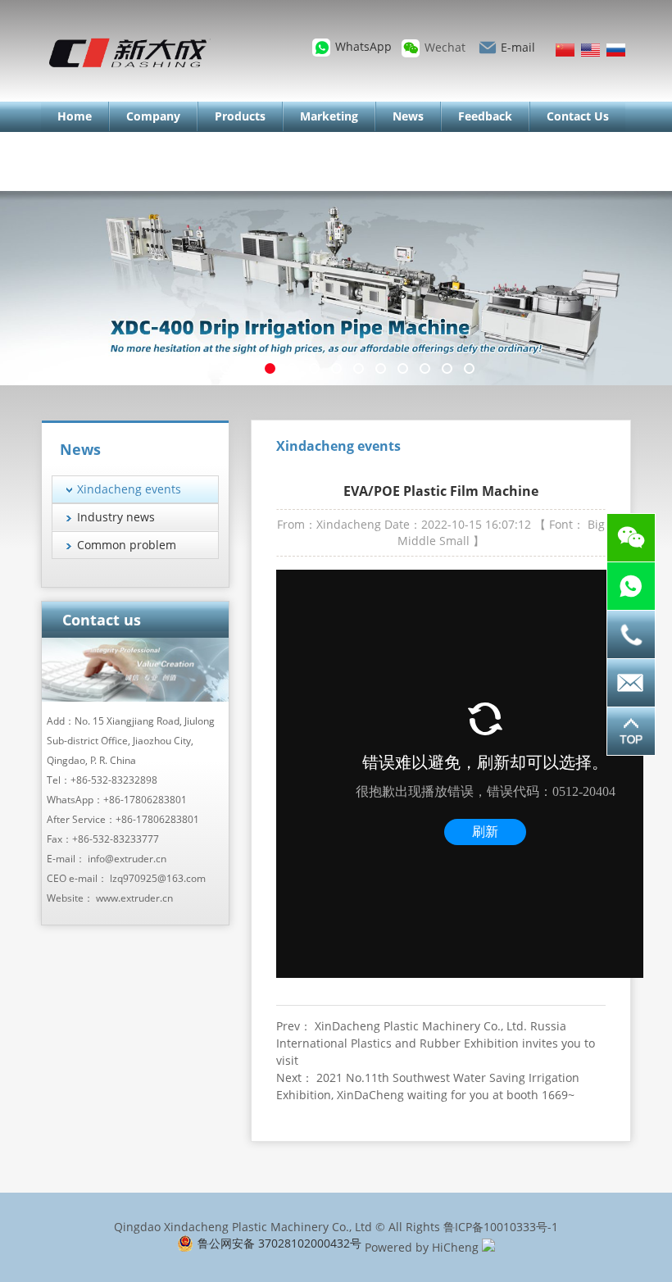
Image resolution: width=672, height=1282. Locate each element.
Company (153, 116)
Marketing (329, 116)
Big (596, 524)
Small (454, 540)
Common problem (126, 544)
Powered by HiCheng (422, 1247)
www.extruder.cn (134, 898)
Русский (615, 50)
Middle (416, 540)
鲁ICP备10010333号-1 (500, 1226)
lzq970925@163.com (158, 878)
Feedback (485, 116)
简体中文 (565, 50)
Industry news (116, 517)
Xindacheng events (129, 489)
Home (74, 116)
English (590, 50)
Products (240, 116)
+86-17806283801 (145, 800)
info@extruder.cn (127, 859)
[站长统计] (488, 1247)
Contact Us (578, 116)
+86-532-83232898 (113, 780)
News (408, 116)
